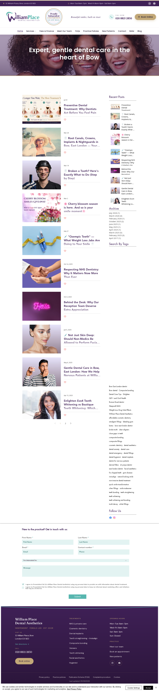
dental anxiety (114, 449)
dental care (125, 449)
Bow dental (113, 390)
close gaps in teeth (116, 433)
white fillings (124, 504)
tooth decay (113, 504)
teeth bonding (114, 492)
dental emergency (115, 453)
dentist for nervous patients (119, 461)
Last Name (82, 537)
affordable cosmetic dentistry (120, 418)
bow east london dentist (123, 425)
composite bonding (116, 437)
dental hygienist (115, 457)
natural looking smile (125, 476)
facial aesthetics (130, 468)
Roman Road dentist (116, 402)
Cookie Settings (134, 688)
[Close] (156, 688)
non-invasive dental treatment (119, 480)
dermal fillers (114, 465)
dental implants (127, 457)
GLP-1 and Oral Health (117, 398)
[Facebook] (110, 517)
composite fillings (115, 441)
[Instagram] (114, 517)
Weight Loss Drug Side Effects (120, 410)
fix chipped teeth (115, 472)
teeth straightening (127, 492)
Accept (148, 688)
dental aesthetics (130, 445)
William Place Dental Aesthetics (121, 414)
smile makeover (125, 488)
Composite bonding (126, 390)
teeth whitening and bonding (119, 500)
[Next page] (70, 423)
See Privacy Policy (74, 689)
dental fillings (129, 453)
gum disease (127, 472)
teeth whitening (114, 496)
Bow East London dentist (118, 386)
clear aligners (124, 429)
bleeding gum (128, 421)
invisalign (112, 476)
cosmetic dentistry (115, 445)
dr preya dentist (126, 465)
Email (24, 547)
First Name (27, 537)
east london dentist (116, 468)
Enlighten (126, 394)
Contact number (85, 547)
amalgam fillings (115, 421)
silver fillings (113, 488)
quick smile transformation (119, 484)
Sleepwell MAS (114, 406)
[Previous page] (55, 423)
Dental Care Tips (115, 394)
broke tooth (113, 429)
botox (111, 425)
